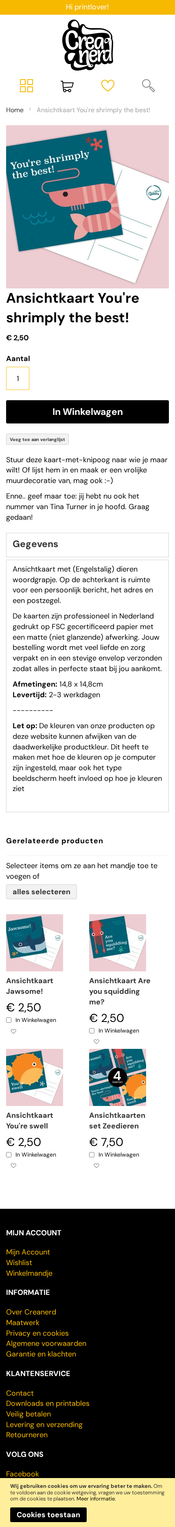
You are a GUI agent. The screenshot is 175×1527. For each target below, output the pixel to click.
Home (15, 110)
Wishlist (19, 1263)
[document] (87, 1502)
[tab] (87, 545)
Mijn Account (28, 1252)
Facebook (22, 1474)
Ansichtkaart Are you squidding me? (120, 991)
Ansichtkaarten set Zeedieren (117, 1120)
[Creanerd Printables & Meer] (87, 45)
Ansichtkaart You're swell (29, 1120)
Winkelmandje (29, 1273)
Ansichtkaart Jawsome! (29, 986)
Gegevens (35, 544)
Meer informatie (96, 1498)
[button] (13, 1031)
